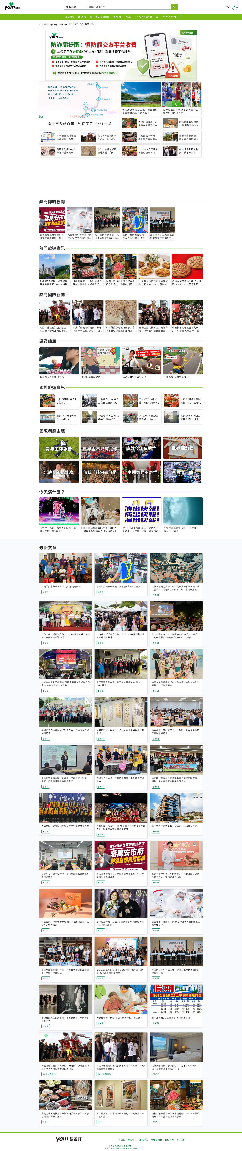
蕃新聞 (69, 17)
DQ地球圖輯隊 (99, 17)
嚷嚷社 (117, 17)
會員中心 (132, 1139)
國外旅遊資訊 (52, 387)
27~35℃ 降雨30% (81, 24)
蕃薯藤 (12, 6)
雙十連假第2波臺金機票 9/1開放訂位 (171, 1017)
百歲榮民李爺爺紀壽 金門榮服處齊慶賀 (61, 586)
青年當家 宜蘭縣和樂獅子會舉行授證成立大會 (65, 826)
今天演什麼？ (52, 492)
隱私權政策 (156, 1139)
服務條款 (143, 1139)
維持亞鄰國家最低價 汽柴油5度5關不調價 (118, 586)
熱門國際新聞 (52, 294)
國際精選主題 (52, 431)
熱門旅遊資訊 (52, 248)
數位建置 (169, 1139)
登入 (228, 6)
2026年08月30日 (48, 24)
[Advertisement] (115, 178)
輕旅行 (82, 17)
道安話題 (47, 341)
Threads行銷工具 (147, 17)
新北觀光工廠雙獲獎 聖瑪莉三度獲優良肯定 (174, 826)
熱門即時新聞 (52, 201)
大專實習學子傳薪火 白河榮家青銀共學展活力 (120, 1017)
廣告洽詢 (181, 1139)
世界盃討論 (169, 17)
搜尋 (128, 17)
